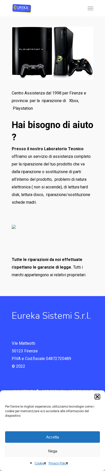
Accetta (52, 437)
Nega (52, 451)
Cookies (40, 463)
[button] (97, 396)
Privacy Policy (58, 463)
